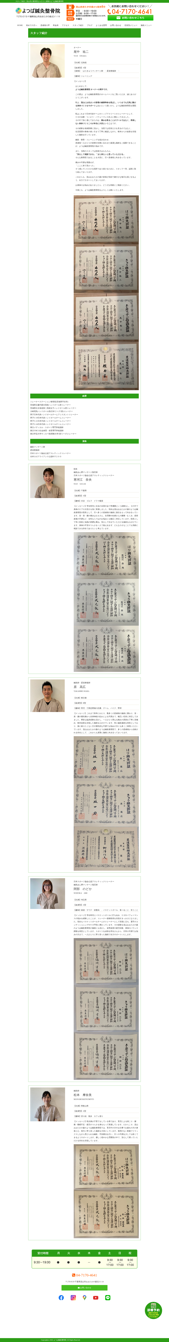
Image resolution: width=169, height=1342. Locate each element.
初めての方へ (31, 25)
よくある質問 (101, 25)
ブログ (89, 25)
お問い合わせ (115, 25)
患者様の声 (45, 25)
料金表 (56, 25)
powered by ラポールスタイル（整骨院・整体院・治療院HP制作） (104, 1340)
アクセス (65, 25)
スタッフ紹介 (78, 25)
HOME (20, 25)
